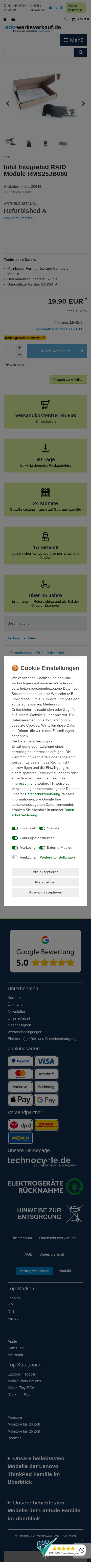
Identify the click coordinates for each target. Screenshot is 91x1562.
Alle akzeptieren (45, 872)
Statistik (53, 828)
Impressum (21, 783)
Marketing (28, 847)
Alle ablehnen (45, 882)
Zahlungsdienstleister (37, 838)
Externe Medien (59, 847)
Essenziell (28, 828)
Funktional (28, 857)
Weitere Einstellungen (57, 857)
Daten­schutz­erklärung (42, 794)
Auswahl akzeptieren (45, 892)
